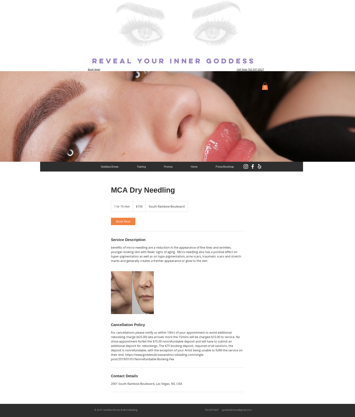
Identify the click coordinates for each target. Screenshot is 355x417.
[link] (123, 221)
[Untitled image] (132, 292)
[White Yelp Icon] (259, 166)
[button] (265, 86)
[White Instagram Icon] (246, 166)
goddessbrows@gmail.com (237, 409)
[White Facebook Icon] (253, 166)
